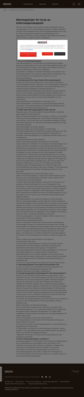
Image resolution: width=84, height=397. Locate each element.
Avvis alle (47, 53)
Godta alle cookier (59, 53)
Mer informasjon (29, 49)
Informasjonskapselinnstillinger (28, 54)
